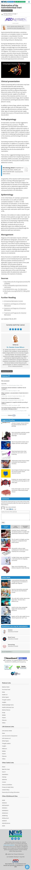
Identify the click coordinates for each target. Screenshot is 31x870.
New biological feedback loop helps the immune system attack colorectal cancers (20, 471)
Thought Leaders (6, 699)
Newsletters (5, 774)
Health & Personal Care (8, 707)
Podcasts (4, 720)
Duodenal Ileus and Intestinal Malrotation (10, 398)
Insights (4, 702)
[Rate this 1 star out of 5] (10, 329)
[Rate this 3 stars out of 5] (15, 329)
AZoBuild (4, 820)
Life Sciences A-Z (6, 738)
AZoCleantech (5, 805)
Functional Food (6, 689)
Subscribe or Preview (13, 631)
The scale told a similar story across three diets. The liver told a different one (21, 600)
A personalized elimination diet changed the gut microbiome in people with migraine (19, 582)
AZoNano (4, 803)
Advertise (4, 779)
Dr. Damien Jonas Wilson (15, 347)
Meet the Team (6, 769)
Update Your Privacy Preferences (15, 854)
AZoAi (3, 826)
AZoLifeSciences (6, 823)
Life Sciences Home (7, 730)
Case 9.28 (3, 383)
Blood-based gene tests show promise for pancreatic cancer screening (19, 453)
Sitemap (4, 777)
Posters (4, 717)
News (3, 692)
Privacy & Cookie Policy (7, 787)
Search (4, 772)
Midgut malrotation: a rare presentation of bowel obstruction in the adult (14, 393)
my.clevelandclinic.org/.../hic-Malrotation (15, 289)
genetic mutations (13, 124)
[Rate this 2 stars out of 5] (13, 329)
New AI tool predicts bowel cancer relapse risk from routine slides (20, 442)
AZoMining (5, 815)
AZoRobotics (5, 810)
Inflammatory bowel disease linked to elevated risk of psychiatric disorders (20, 462)
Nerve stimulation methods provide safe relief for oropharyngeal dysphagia (20, 434)
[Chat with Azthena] (27, 867)
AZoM (3, 800)
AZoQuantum (5, 818)
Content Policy (5, 789)
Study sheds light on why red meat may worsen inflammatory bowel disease (20, 490)
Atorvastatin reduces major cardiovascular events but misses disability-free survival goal (20, 550)
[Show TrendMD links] (29, 415)
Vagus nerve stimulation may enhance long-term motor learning (20, 567)
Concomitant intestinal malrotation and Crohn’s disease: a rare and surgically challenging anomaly (15, 408)
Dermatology (11, 644)
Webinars (4, 748)
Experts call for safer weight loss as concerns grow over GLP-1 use (20, 617)
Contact (4, 782)
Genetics (10, 630)
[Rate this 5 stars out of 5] (20, 329)
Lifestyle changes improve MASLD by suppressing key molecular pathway (20, 424)
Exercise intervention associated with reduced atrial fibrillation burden (20, 591)
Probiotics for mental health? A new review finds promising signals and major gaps (20, 481)
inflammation (9, 113)
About (3, 766)
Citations (5, 376)
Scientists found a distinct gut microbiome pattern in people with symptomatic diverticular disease (20, 532)
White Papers (5, 697)
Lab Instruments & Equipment (9, 736)
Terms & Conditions (7, 784)
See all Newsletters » (7, 651)
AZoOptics (4, 808)
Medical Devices (6, 710)
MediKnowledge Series (8, 705)
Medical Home (5, 687)
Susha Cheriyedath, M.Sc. (19, 28)
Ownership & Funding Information (10, 792)
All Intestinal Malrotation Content (13, 301)
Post (3, 522)
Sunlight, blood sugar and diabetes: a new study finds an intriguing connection (21, 559)
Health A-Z (4, 694)
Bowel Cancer (11, 637)
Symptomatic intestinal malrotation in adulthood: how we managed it (13, 388)
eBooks (4, 715)
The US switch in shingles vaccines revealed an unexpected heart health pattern (20, 541)
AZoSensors (5, 813)
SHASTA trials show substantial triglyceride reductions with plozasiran (19, 609)
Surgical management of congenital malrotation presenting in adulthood (14, 403)
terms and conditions (9, 845)
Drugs (3, 712)
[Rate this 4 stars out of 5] (18, 329)
